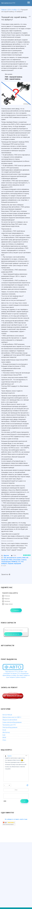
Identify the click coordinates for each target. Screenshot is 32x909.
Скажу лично (8, 604)
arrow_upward (28, 905)
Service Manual (7, 715)
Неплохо (7, 601)
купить (19, 557)
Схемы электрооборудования (12, 722)
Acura (4, 730)
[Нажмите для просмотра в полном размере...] (16, 106)
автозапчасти (11, 557)
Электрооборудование (9, 727)
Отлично (7, 596)
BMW (4, 737)
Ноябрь (14, 9)
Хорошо (7, 598)
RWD (24, 557)
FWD (10, 560)
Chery (4, 740)
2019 (9, 9)
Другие (6, 555)
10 (18, 9)
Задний (10, 563)
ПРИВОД (14, 561)
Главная (3, 9)
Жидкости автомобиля (9, 720)
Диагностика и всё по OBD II (11, 717)
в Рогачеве (17, 560)
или (5, 557)
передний (17, 563)
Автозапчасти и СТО (8, 3)
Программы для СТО (9, 725)
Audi (3, 735)
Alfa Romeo (6, 732)
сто (19, 561)
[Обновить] (27, 786)
